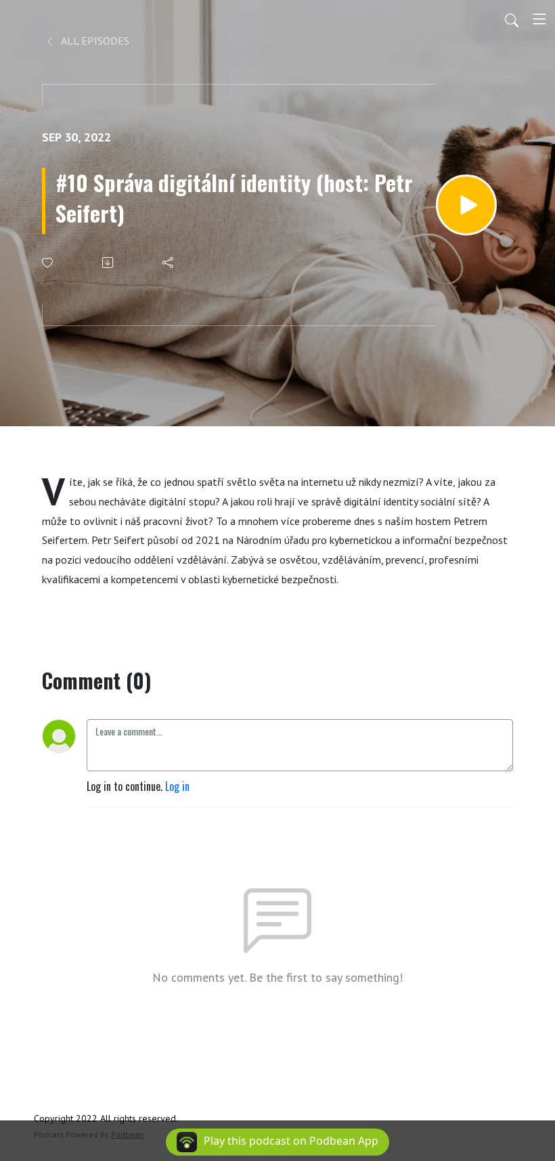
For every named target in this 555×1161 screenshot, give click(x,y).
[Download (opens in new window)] (108, 262)
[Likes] (48, 263)
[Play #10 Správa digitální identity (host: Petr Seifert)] (466, 205)
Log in (177, 786)
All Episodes (94, 40)
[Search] (512, 18)
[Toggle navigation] (539, 19)
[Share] (169, 262)
